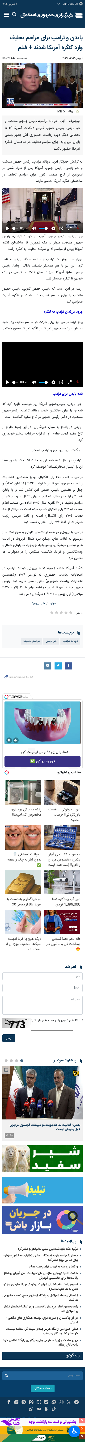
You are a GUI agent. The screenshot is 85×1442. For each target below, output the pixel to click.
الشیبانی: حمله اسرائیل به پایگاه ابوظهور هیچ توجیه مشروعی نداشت (40, 1298)
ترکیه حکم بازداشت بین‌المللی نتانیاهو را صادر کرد (48, 1249)
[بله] (46, 1402)
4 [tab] (6, 1060)
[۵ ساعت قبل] (42, 1092)
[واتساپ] (31, 1409)
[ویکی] (39, 1409)
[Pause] (9, 740)
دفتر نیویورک (38, 603)
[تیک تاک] (54, 1409)
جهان (53, 603)
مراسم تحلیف (31, 641)
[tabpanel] (42, 1103)
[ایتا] (31, 1402)
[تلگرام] (76, 1402)
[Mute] (16, 740)
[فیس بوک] (8, 1402)
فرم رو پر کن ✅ (42, 761)
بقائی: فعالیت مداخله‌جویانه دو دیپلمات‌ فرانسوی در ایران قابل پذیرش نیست (44, 1127)
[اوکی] (46, 1409)
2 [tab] (16, 1060)
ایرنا (47, 15)
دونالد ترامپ (70, 641)
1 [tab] (21, 1060)
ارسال (8, 1038)
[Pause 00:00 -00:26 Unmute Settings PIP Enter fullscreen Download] (42, 85)
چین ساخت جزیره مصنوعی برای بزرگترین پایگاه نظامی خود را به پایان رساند (40, 1342)
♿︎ (74, 1431)
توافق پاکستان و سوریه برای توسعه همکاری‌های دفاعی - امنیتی (42, 1320)
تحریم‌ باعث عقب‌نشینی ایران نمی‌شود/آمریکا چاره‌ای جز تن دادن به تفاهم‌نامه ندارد (40, 1287)
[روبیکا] (61, 1402)
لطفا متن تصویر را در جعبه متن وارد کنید (57, 1020)
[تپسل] (6, 696)
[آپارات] (54, 1402)
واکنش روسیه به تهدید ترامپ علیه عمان (53, 1266)
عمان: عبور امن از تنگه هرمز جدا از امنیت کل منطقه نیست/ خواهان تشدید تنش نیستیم (42, 1331)
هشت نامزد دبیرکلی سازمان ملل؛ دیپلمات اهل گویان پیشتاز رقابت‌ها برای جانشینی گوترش (41, 1275)
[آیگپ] (39, 1402)
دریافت (66, 111)
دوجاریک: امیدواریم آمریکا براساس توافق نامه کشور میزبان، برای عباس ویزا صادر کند (40, 1258)
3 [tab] (11, 1060)
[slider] (15, 228)
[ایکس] (69, 1402)
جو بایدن (51, 641)
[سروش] (24, 1402)
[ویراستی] (16, 1402)
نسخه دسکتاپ (42, 1388)
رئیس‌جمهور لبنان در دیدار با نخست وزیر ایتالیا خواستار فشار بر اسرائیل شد (41, 1309)
